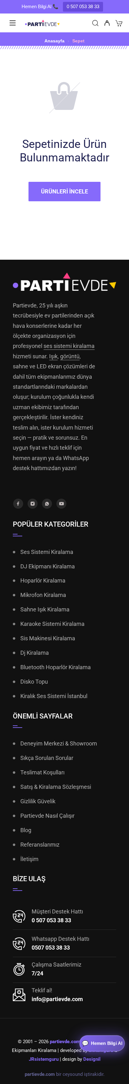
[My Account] (107, 24)
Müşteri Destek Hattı (57, 911)
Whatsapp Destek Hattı (60, 938)
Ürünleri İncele (64, 191)
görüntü (70, 356)
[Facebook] (18, 503)
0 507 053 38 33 (83, 6)
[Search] (95, 24)
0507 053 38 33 (51, 947)
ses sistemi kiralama (69, 346)
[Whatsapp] (47, 503)
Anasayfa (54, 40)
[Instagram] (32, 503)
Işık (53, 356)
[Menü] (12, 23)
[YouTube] (61, 503)
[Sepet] (118, 24)
